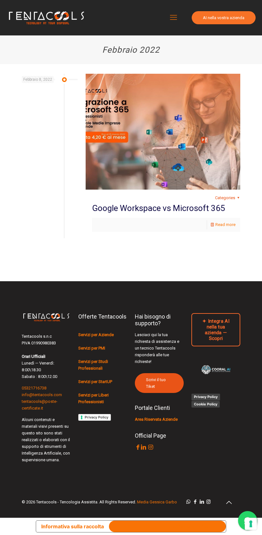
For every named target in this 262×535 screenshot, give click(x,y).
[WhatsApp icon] (188, 502)
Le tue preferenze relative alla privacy (167, 526)
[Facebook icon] (195, 502)
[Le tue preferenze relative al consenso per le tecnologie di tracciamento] (251, 524)
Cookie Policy (205, 404)
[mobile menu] (173, 17)
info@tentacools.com (42, 394)
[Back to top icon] (228, 502)
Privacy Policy (96, 417)
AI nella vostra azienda (223, 17)
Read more (225, 224)
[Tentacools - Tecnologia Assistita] (46, 17)
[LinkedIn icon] (201, 502)
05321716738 (34, 388)
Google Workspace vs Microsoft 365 (158, 208)
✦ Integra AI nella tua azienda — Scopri (215, 329)
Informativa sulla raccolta (72, 526)
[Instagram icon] (208, 502)
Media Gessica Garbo (157, 502)
